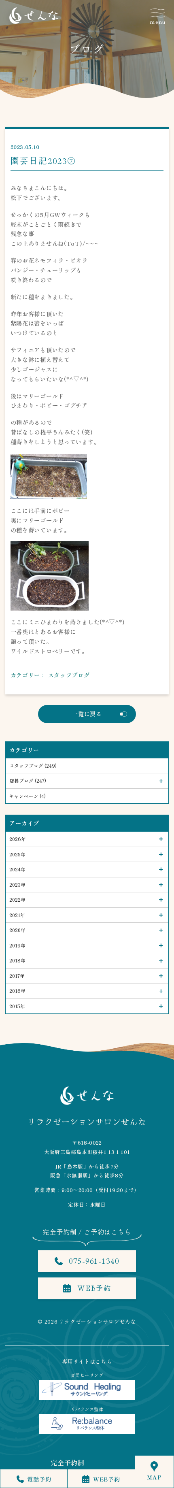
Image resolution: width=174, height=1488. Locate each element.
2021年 (17, 914)
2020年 (17, 929)
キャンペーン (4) (27, 795)
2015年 (17, 1006)
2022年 (17, 899)
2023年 (17, 884)
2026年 (17, 838)
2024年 (17, 869)
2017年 (17, 975)
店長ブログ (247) (27, 780)
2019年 (17, 945)
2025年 (17, 854)
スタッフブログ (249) (33, 765)
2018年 (17, 960)
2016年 (17, 990)
